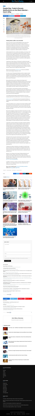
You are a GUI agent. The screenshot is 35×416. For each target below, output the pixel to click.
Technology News (5, 392)
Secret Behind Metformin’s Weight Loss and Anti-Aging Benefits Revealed (9, 237)
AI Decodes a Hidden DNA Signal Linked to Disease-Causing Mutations (13, 398)
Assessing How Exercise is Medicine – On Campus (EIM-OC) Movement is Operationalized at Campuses (16, 288)
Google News (17, 167)
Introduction (4, 304)
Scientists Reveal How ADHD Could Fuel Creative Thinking (17, 355)
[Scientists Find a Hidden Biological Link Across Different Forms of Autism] (5, 333)
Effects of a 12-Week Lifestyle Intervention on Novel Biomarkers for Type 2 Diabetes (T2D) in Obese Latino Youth (17, 273)
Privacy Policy (23, 413)
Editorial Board (18, 413)
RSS (3, 377)
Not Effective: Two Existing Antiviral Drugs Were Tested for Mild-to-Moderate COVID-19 (10, 212)
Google (12, 167)
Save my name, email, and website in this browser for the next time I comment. (16, 258)
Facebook (4, 370)
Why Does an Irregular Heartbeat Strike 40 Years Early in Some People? (19, 350)
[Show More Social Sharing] (27, 16)
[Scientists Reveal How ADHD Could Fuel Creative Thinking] (5, 356)
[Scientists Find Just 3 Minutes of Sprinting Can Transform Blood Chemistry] (5, 360)
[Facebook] (4, 20)
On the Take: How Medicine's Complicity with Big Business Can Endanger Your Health (13, 306)
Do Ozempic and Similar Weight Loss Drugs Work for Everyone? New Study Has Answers (10, 189)
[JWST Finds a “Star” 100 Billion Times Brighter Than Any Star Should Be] (5, 328)
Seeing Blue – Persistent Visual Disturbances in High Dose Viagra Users (24, 224)
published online (18, 69)
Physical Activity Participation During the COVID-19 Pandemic (11, 286)
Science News (8, 413)
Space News (4, 391)
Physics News (5, 388)
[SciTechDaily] (17, 1)
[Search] (31, 1)
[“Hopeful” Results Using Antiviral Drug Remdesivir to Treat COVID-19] (25, 206)
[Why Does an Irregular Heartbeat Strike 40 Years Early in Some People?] (5, 351)
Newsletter (4, 375)
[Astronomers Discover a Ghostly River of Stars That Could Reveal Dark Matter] (5, 338)
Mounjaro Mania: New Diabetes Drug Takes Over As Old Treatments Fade (10, 200)
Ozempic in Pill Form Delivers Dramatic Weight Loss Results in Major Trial (24, 188)
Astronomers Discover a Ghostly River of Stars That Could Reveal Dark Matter (19, 337)
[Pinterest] (4, 26)
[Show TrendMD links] (31, 294)
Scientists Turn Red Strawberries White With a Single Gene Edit (12, 403)
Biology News (5, 383)
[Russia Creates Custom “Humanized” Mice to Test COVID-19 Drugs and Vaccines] (25, 195)
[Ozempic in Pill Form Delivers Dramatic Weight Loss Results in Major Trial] (25, 183)
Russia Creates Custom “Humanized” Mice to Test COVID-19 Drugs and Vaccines (25, 200)
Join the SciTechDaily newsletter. (22, 166)
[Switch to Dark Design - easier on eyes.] (30, 1)
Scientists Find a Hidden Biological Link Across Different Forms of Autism (20, 332)
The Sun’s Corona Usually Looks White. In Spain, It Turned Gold (12, 406)
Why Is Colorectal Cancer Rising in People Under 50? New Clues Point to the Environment (20, 342)
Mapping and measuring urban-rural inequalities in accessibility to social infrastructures (14, 280)
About (12, 413)
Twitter (4, 371)
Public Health (14, 170)
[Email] (4, 30)
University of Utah (19, 170)
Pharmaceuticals (9, 170)
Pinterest (4, 374)
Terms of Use (27, 413)
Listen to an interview (9, 99)
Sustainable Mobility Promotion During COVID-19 (9, 268)
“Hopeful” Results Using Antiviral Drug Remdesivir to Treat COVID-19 (24, 212)
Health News (5, 387)
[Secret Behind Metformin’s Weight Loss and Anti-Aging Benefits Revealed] (10, 232)
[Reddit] (4, 32)
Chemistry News (5, 384)
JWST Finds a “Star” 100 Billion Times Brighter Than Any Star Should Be (19, 327)
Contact (15, 413)
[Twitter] (4, 22)
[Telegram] (4, 28)
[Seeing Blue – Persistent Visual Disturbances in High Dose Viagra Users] (25, 219)
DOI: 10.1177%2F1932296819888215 (12, 159)
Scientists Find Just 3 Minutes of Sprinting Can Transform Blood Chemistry (18, 360)
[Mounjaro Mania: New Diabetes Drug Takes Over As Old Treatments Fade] (10, 195)
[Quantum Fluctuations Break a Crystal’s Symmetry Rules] (5, 347)
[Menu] (3, 1)
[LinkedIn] (4, 24)
